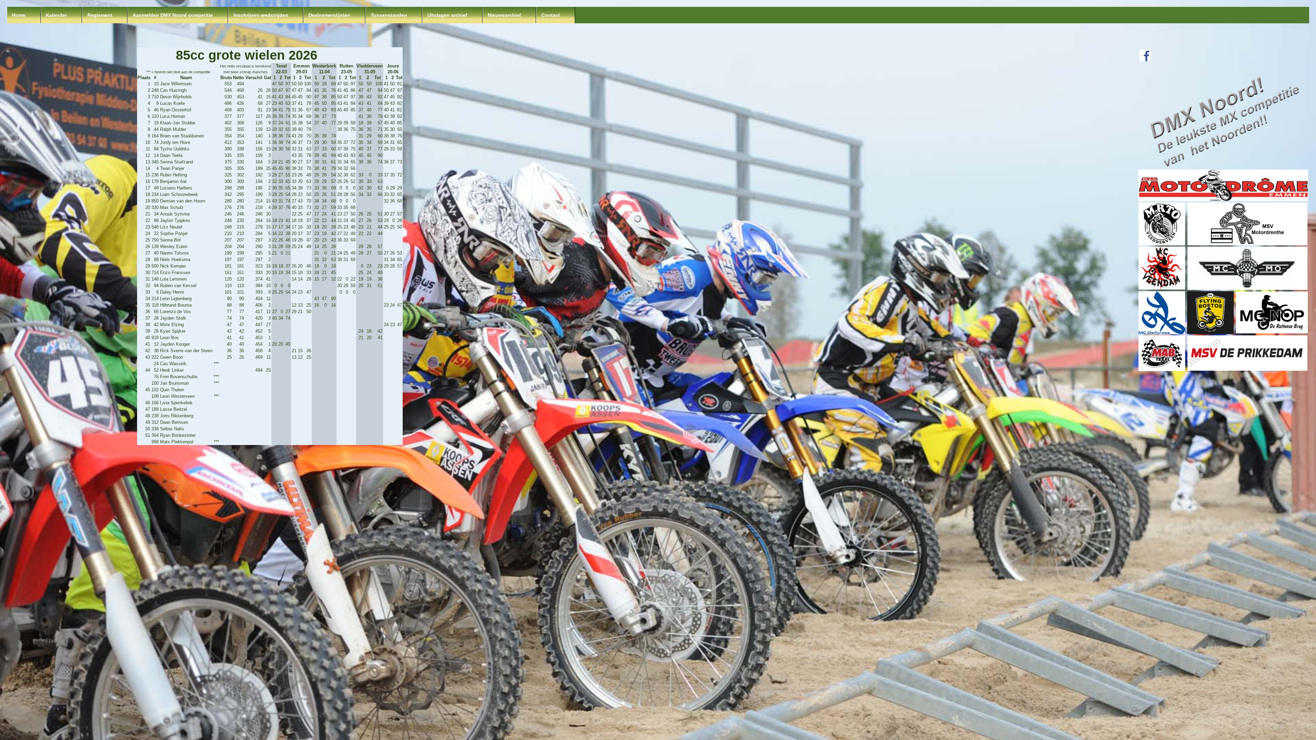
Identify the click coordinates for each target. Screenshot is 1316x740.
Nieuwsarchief (504, 15)
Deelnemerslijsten (329, 15)
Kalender (56, 15)
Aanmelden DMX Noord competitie (173, 15)
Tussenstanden (389, 15)
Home (18, 15)
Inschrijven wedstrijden (260, 15)
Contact (550, 15)
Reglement (99, 15)
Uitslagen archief (447, 15)
